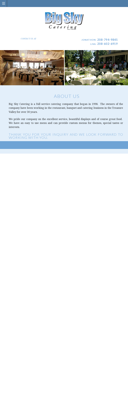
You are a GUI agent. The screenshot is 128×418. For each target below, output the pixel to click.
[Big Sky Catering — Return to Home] (64, 21)
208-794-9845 (107, 39)
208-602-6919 (107, 43)
